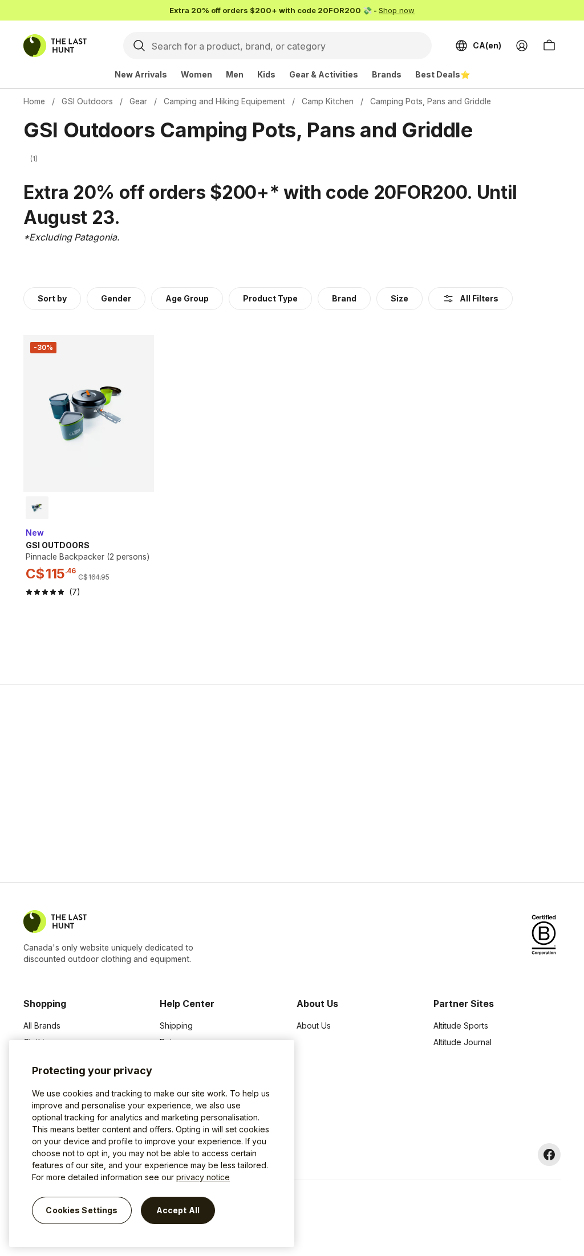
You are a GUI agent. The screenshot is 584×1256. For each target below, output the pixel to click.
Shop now (397, 10)
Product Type (270, 298)
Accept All (178, 1210)
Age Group (187, 298)
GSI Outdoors (87, 101)
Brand (344, 298)
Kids (266, 74)
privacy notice (203, 1177)
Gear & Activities (323, 74)
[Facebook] (549, 1154)
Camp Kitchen (328, 101)
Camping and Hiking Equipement (224, 101)
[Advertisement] (110, 783)
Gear (138, 101)
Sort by (52, 298)
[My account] (521, 45)
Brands (387, 74)
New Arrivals (141, 74)
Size (399, 298)
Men (235, 74)
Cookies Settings (81, 1210)
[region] (151, 1143)
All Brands (41, 1025)
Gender (116, 298)
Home (34, 101)
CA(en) (487, 45)
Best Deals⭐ (442, 74)
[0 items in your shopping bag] (549, 45)
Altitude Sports (460, 1025)
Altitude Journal (462, 1042)
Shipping (176, 1025)
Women (196, 74)
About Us (314, 1025)
